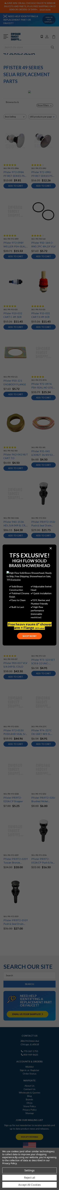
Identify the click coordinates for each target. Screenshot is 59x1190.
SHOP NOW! (29, 636)
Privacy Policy (9, 1163)
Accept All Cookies (29, 1185)
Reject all (29, 1177)
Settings (29, 1170)
